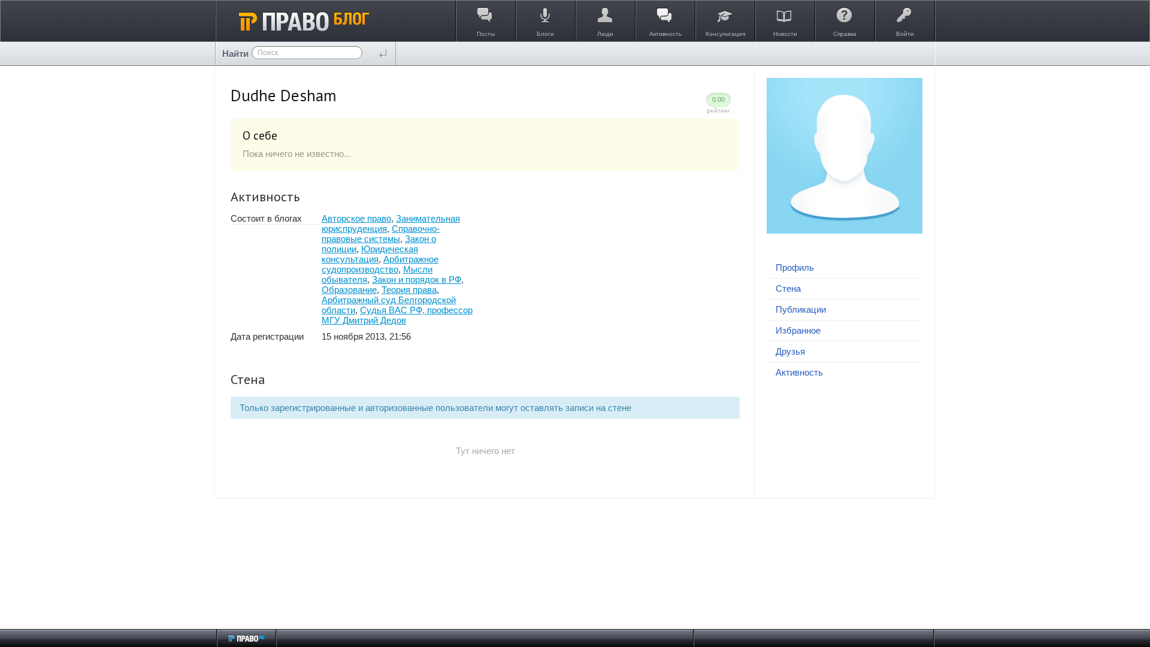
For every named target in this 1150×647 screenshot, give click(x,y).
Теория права (409, 290)
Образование (349, 290)
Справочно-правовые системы (381, 233)
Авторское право (356, 218)
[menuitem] (844, 268)
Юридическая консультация (370, 254)
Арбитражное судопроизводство (380, 264)
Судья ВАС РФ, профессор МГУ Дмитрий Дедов (397, 315)
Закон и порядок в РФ (416, 279)
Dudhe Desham (284, 95)
